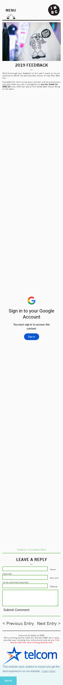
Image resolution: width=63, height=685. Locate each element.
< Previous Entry (18, 623)
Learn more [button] (48, 671)
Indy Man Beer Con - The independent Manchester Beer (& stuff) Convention (54, 10)
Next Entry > (49, 623)
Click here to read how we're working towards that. (34, 641)
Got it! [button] (8, 680)
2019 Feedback (31, 65)
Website (53, 586)
